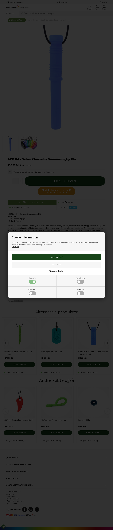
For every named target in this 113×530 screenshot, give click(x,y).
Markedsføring (80, 278)
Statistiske (80, 289)
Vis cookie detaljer (56, 271)
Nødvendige (32, 278)
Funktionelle (32, 289)
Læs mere (15, 247)
